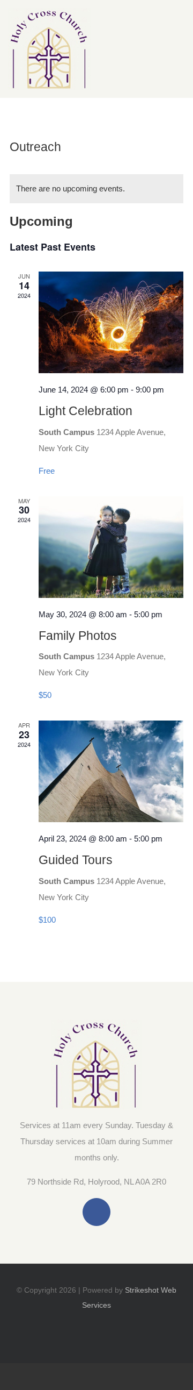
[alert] (96, 188)
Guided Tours (76, 860)
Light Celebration (85, 411)
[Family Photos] (111, 547)
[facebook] (96, 1212)
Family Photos (78, 636)
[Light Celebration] (111, 322)
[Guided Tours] (111, 771)
